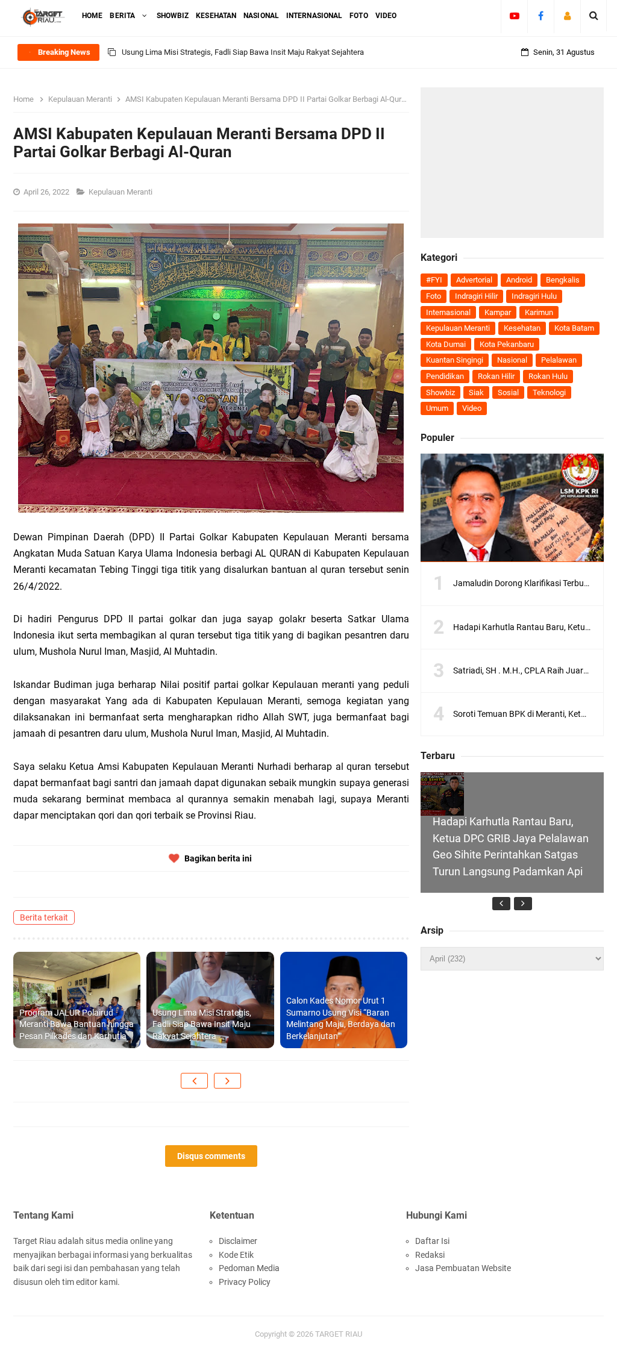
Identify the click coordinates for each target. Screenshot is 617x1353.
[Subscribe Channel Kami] (514, 15)
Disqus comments (211, 1156)
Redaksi (430, 1255)
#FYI (434, 279)
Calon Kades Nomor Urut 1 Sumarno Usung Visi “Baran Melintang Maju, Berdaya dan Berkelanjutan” (340, 1018)
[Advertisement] (512, 162)
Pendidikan (445, 376)
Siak (476, 392)
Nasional (512, 359)
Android (519, 279)
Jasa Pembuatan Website (463, 1268)
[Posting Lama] (227, 1081)
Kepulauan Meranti (121, 191)
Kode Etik (236, 1255)
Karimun (539, 312)
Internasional (448, 312)
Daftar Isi (432, 1241)
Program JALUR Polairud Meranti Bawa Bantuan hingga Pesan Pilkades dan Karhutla (76, 1024)
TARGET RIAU (338, 1334)
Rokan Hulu (548, 376)
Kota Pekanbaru (507, 344)
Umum (437, 408)
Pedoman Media (249, 1268)
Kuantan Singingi (454, 359)
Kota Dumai (446, 344)
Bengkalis (563, 279)
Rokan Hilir (496, 376)
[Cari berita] (594, 15)
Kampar (497, 312)
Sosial (508, 392)
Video (471, 408)
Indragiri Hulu (534, 296)
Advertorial (474, 279)
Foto (433, 296)
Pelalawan (559, 359)
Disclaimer (238, 1241)
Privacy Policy (245, 1282)
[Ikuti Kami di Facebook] (541, 15)
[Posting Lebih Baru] (194, 1081)
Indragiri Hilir (476, 296)
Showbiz (440, 392)
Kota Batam (574, 328)
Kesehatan (522, 328)
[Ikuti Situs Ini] (567, 15)
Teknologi (549, 392)
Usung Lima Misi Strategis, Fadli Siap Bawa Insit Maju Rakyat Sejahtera (243, 52)
